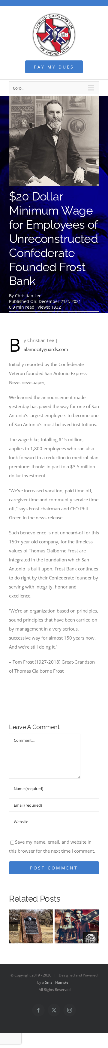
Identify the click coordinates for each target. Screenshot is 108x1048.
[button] (13, 926)
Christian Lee (28, 295)
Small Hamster (57, 982)
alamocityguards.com (46, 349)
